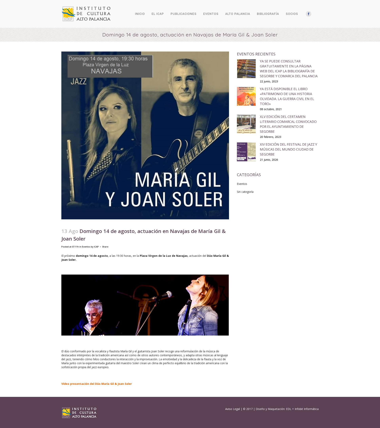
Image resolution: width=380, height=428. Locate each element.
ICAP (96, 246)
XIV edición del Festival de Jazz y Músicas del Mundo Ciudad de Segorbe (288, 149)
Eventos (86, 246)
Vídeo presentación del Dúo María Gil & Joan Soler (96, 384)
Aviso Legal (232, 409)
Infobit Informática (307, 409)
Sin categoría (245, 192)
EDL (288, 409)
